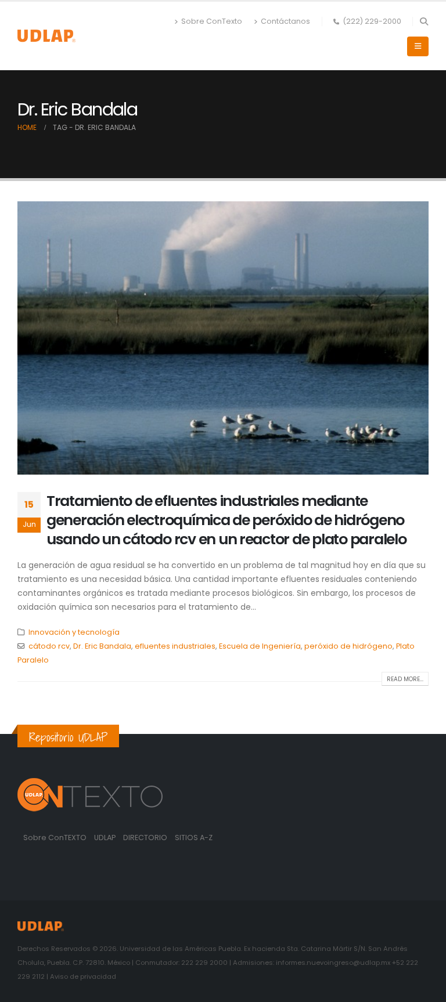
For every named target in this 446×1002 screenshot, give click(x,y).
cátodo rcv (49, 646)
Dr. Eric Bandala (102, 646)
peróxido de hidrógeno (348, 646)
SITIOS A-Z (194, 837)
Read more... (405, 679)
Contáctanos (285, 21)
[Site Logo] (46, 36)
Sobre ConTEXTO (55, 837)
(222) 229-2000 (372, 21)
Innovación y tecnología (74, 632)
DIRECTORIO (146, 837)
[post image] (223, 338)
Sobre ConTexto (211, 21)
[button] (424, 21)
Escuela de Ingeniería (260, 646)
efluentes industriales (175, 646)
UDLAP (105, 837)
